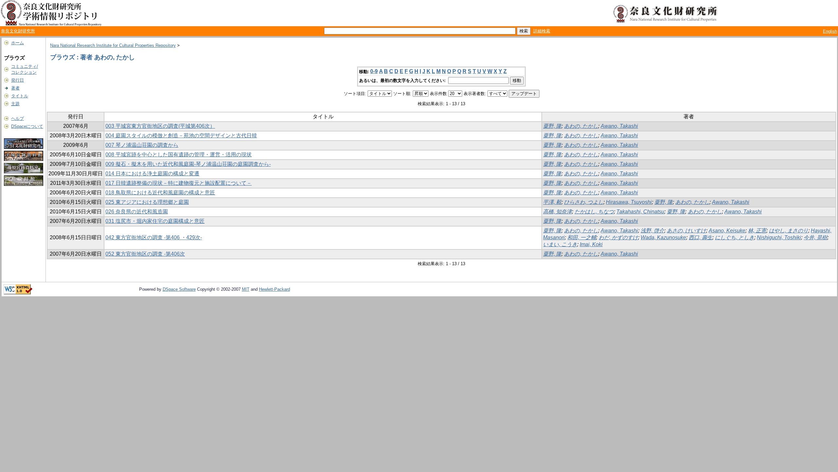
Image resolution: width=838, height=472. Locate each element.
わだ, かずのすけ (618, 237)
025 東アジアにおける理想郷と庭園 (147, 202)
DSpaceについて (27, 126)
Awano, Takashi (619, 126)
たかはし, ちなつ (594, 211)
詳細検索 (541, 31)
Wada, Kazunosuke (663, 237)
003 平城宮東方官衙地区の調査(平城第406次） (160, 126)
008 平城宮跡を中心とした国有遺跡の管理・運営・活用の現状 (178, 154)
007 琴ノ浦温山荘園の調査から (141, 145)
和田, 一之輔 (581, 237)
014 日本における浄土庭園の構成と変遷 (152, 173)
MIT (245, 289)
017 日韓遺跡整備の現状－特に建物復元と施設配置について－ (178, 183)
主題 (15, 103)
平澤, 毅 (552, 202)
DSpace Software (179, 289)
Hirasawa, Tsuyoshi (629, 202)
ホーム (17, 42)
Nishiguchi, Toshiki (779, 237)
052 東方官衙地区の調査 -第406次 (145, 254)
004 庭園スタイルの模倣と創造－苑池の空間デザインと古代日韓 (181, 135)
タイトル (19, 95)
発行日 (17, 80)
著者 (15, 88)
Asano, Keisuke (727, 230)
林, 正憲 (757, 230)
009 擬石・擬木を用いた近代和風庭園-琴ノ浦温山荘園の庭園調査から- (188, 164)
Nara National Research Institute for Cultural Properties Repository (113, 45)
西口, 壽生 (700, 237)
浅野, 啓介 (652, 230)
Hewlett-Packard (274, 289)
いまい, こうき (560, 244)
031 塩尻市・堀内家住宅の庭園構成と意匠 (155, 221)
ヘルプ (17, 118)
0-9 (374, 71)
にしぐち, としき (734, 237)
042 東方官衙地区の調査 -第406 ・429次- (153, 237)
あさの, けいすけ (686, 230)
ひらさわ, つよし (583, 202)
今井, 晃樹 (815, 237)
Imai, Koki (591, 244)
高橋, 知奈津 (557, 211)
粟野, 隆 (552, 126)
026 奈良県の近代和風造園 (136, 211)
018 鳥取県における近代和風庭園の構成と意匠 (160, 192)
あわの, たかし (581, 126)
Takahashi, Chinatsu (640, 211)
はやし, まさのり (788, 230)
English (830, 31)
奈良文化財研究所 (18, 31)
